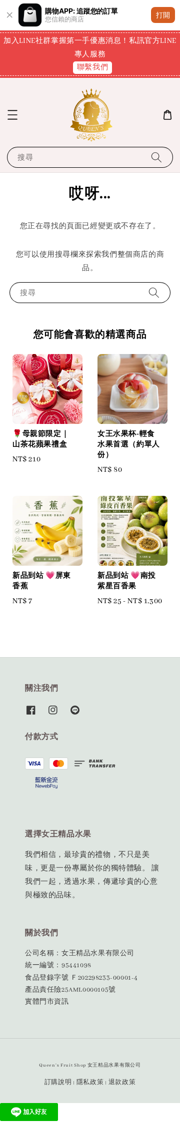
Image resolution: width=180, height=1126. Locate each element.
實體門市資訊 (47, 1002)
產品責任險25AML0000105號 (70, 990)
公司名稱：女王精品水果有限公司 (79, 953)
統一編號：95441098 (58, 965)
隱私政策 (90, 1082)
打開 (163, 14)
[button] (13, 115)
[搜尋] (156, 157)
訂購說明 (58, 1082)
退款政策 (122, 1082)
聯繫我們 (92, 67)
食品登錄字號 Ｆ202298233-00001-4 (81, 978)
